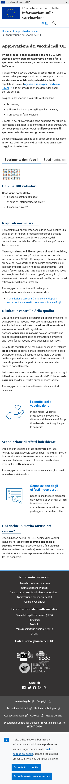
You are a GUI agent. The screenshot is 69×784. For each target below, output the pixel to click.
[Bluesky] (29, 687)
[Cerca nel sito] (54, 23)
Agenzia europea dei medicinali (34, 668)
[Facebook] (34, 687)
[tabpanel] (34, 188)
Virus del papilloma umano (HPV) (34, 615)
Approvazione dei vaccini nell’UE (34, 597)
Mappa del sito (54, 715)
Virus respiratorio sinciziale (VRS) (34, 629)
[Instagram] (39, 687)
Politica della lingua (45, 708)
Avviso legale (22, 701)
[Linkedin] (24, 687)
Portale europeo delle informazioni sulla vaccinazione (40, 13)
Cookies (34, 715)
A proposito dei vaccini (25, 31)
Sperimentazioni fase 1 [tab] (21, 160)
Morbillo (34, 624)
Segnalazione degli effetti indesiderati (44, 488)
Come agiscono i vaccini (34, 587)
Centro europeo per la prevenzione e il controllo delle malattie (43, 656)
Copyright (42, 701)
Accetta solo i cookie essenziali (32, 776)
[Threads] (45, 687)
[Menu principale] (62, 23)
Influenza (35, 619)
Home (5, 31)
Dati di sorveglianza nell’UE (34, 641)
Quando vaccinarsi (34, 601)
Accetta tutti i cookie (26, 767)
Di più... (34, 633)
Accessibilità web (14, 715)
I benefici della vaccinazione (40, 403)
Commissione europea (25, 655)
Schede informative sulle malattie (34, 609)
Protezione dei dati (17, 708)
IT (46, 22)
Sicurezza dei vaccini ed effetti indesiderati (34, 592)
